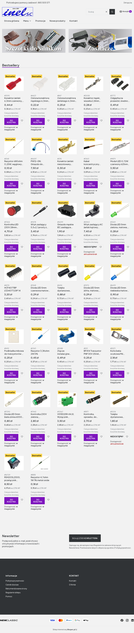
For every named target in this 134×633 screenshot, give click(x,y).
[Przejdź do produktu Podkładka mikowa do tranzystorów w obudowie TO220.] (14, 336)
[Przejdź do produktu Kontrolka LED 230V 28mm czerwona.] (14, 210)
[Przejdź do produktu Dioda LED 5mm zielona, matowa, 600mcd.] (120, 210)
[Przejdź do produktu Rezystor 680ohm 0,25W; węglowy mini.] (14, 147)
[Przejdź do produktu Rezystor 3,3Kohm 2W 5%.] (40, 336)
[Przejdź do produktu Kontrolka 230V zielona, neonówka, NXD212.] (40, 400)
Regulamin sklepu (13, 592)
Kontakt (72, 581)
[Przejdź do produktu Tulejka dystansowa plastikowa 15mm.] (67, 273)
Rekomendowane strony (16, 588)
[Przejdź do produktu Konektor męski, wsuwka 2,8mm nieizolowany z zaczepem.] (93, 84)
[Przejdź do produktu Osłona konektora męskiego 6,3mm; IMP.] (40, 84)
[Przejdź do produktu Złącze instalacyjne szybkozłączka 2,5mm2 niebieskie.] (67, 336)
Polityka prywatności (15, 581)
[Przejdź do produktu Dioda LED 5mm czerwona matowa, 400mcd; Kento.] (40, 273)
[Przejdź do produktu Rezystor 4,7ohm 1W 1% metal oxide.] (40, 463)
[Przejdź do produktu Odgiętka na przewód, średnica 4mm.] (120, 84)
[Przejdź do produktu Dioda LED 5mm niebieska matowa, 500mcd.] (120, 273)
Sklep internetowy (64, 630)
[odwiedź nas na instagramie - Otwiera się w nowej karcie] (127, 620)
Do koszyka (11, 121)
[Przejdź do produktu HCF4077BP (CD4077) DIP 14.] (14, 273)
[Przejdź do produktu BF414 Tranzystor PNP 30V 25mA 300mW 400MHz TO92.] (93, 336)
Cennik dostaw (12, 584)
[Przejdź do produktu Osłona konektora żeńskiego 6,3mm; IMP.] (67, 84)
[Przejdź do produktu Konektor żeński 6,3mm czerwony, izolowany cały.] (14, 84)
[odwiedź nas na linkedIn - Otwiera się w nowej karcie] (132, 620)
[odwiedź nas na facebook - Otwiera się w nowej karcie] (122, 620)
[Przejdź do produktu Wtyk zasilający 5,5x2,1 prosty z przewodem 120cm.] (40, 210)
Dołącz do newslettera (84, 538)
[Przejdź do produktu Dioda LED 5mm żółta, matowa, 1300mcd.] (93, 273)
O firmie (72, 584)
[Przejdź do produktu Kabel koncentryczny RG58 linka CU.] (93, 147)
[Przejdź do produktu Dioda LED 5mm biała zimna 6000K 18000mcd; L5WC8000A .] (14, 400)
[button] (112, 11)
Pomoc (9, 596)
